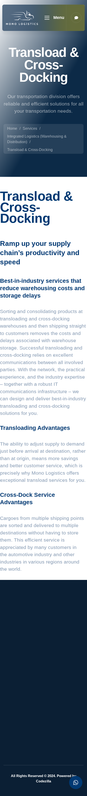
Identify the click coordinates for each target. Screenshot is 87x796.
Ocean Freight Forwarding (22, 727)
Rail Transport (22, 740)
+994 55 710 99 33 (35, 680)
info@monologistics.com (40, 666)
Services (30, 128)
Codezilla (43, 781)
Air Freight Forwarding (28, 714)
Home (12, 128)
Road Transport (23, 751)
